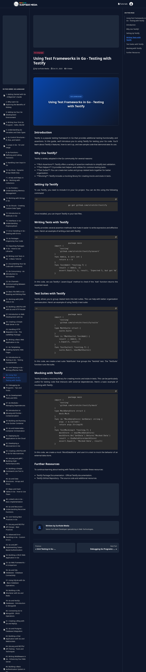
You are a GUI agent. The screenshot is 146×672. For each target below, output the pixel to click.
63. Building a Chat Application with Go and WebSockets (15, 638)
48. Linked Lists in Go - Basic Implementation (14, 500)
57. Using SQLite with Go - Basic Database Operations (15, 583)
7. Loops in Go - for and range (15, 146)
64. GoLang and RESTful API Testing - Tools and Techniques (15, 649)
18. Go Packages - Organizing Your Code (14, 239)
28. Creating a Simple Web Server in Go (14, 323)
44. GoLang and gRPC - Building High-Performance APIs (15, 461)
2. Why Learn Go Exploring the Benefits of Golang (15, 104)
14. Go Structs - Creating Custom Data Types (15, 207)
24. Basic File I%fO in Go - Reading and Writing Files (16, 293)
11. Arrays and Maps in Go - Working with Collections (14, 180)
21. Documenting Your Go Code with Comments (16, 265)
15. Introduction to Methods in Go (13, 214)
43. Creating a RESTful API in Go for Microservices (16, 452)
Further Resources (133, 52)
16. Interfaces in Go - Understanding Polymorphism (14, 223)
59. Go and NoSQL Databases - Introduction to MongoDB (15, 603)
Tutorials (124, 4)
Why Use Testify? (132, 29)
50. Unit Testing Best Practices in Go (14, 518)
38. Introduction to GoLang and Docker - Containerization (14, 413)
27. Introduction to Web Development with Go (15, 315)
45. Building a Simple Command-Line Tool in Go (14, 471)
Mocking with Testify (134, 48)
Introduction (131, 25)
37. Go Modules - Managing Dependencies (15, 404)
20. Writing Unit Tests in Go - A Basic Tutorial (15, 257)
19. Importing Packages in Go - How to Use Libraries (15, 248)
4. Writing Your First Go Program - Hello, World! (15, 123)
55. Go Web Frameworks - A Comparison (16, 563)
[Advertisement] (15, 50)
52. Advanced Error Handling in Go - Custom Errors (15, 537)
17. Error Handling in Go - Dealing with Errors (16, 232)
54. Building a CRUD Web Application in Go (15, 556)
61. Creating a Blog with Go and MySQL (15, 622)
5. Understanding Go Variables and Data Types (15, 131)
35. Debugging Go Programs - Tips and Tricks (14, 388)
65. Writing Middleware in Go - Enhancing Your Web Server (16, 659)
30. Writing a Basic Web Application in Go (15, 341)
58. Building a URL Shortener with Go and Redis (14, 593)
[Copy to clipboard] (116, 199)
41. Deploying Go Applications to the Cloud (15, 437)
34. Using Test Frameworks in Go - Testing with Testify (13, 377)
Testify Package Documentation (50, 475)
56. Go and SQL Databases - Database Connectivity (14, 572)
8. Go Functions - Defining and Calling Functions (14, 155)
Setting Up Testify (132, 33)
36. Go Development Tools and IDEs (14, 396)
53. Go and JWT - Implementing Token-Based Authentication (14, 547)
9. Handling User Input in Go (16, 163)
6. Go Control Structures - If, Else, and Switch (16, 138)
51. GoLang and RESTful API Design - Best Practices (15, 527)
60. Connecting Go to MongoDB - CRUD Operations (14, 613)
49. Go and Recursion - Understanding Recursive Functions (15, 509)
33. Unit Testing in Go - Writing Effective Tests (14, 368)
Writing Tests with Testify (133, 38)
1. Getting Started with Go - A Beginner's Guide (16, 95)
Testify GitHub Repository (48, 478)
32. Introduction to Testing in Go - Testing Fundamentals (14, 360)
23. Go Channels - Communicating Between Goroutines (15, 284)
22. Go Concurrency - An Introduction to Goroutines (15, 274)
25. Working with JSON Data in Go (14, 300)
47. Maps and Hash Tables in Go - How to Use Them (16, 491)
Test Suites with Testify (134, 44)
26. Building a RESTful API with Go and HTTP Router (16, 308)
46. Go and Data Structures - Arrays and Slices (15, 481)
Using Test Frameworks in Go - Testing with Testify (136, 19)
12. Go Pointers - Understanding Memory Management (15, 190)
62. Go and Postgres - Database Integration (14, 629)
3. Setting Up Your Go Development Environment (14, 114)
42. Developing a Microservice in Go (13, 444)
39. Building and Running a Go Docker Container (16, 422)
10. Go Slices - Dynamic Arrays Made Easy (15, 171)
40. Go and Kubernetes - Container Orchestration (15, 429)
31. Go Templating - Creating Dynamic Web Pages (14, 349)
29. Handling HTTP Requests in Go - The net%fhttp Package (14, 332)
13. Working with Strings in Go (15, 199)
